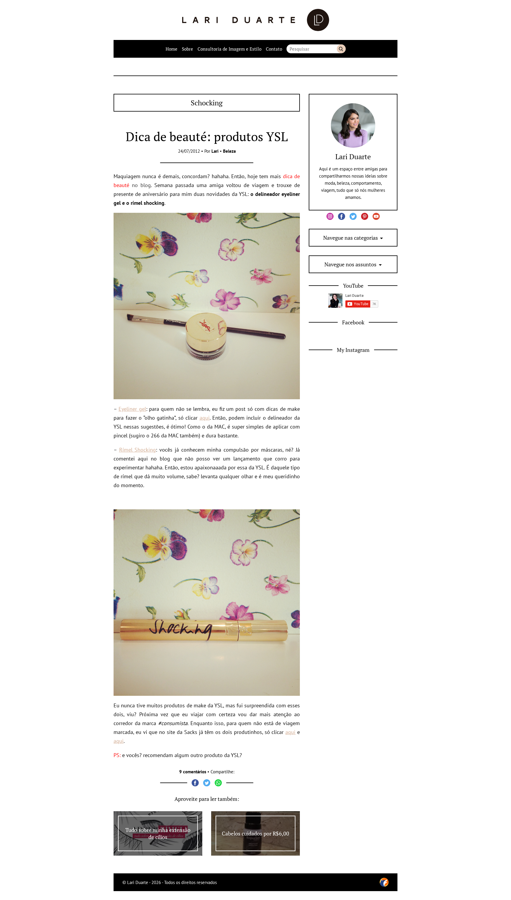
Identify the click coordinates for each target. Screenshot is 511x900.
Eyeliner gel (132, 408)
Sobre (187, 49)
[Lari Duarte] (255, 20)
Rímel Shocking (137, 449)
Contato (274, 49)
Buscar (341, 48)
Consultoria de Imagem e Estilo (229, 49)
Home (171, 49)
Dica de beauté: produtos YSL (207, 136)
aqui (205, 417)
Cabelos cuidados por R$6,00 (255, 833)
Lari (215, 151)
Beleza (229, 151)
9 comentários (192, 772)
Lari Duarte (353, 156)
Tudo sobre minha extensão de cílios (157, 833)
